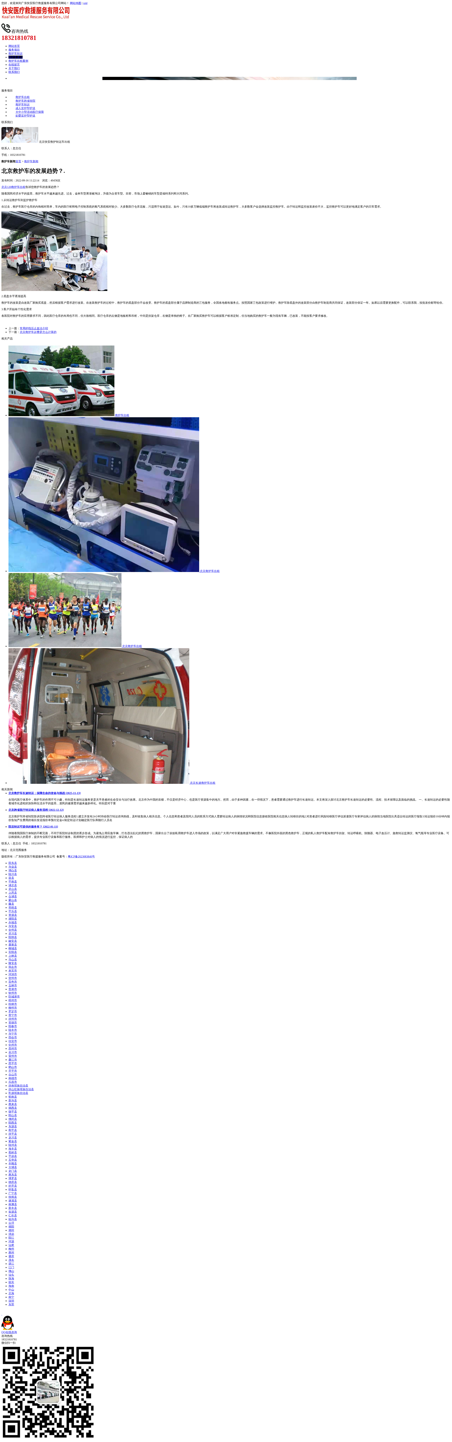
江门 (11, 1267)
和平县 (12, 1130)
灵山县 (12, 888)
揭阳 (11, 1226)
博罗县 (12, 1178)
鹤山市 (12, 1067)
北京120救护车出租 (13, 186)
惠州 (11, 1252)
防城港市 (14, 996)
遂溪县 (12, 1200)
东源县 (12, 1126)
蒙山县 (12, 900)
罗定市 (12, 1011)
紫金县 (12, 1141)
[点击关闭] (1, 1314)
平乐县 (12, 911)
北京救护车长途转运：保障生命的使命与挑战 (44, 793)
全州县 (12, 929)
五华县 (12, 1159)
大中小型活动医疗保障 (30, 111)
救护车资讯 (15, 57)
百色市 (12, 981)
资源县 (12, 914)
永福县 (12, 922)
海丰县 (12, 1148)
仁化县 (12, 1215)
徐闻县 (12, 1196)
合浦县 (12, 896)
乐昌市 (12, 1081)
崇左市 (12, 966)
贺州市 (12, 978)
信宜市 (12, 1041)
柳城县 (12, 948)
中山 (11, 1289)
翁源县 (12, 1211)
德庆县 (12, 1182)
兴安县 (12, 926)
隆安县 (12, 963)
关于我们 (14, 68)
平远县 (12, 1156)
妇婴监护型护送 (25, 115)
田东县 (12, 863)
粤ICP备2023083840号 (81, 856)
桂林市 (12, 1003)
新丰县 (12, 1208)
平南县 (12, 881)
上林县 (12, 955)
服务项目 (14, 49)
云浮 (11, 1222)
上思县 (12, 892)
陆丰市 (12, 1029)
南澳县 (12, 1204)
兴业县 (12, 866)
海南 (11, 1285)
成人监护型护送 (25, 108)
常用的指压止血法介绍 (34, 328)
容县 (11, 877)
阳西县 (12, 1122)
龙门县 (12, 1170)
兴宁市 (12, 1033)
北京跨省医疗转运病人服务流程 (36, 809)
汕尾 (11, 1245)
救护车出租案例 (18, 60)
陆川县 (12, 874)
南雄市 (12, 1078)
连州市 (12, 1018)
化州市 (12, 1044)
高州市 (12, 1048)
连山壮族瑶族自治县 (21, 1089)
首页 (18, 161)
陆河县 (12, 1144)
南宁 (11, 1297)
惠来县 (12, 1104)
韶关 (11, 1282)
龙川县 (12, 1137)
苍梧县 (12, 907)
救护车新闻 (31, 161)
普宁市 (12, 1015)
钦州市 (12, 992)
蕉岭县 (12, 1152)
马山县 (12, 959)
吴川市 (12, 1052)
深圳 (11, 1300)
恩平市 (12, 1063)
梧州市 (12, 1000)
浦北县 (12, 885)
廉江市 (12, 1059)
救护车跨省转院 (25, 100)
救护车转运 (15, 53)
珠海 (11, 1278)
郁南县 (12, 1096)
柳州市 (12, 1007)
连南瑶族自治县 (18, 1085)
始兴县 (12, 1219)
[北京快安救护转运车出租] (36, 21)
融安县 (12, 940)
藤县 (11, 903)
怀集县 (12, 1189)
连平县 (12, 1133)
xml (85, 3)
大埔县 (12, 1167)
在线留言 (14, 64)
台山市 (12, 1074)
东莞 (11, 1304)
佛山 (11, 1271)
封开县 (12, 1185)
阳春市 (12, 1026)
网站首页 (14, 46)
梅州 (11, 1248)
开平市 (12, 1070)
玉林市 (12, 985)
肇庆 (11, 1256)
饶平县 (12, 1111)
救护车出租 (23, 97)
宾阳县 (12, 952)
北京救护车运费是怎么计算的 (38, 332)
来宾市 (12, 970)
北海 (11, 1293)
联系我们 (14, 71)
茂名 (11, 1259)
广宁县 (12, 1193)
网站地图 (75, 3)
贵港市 (12, 989)
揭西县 (12, 1107)
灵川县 (12, 933)
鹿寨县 (12, 944)
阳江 (11, 1237)
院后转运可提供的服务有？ (33, 826)
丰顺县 (12, 1163)
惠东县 (12, 1174)
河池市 (12, 974)
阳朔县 (12, 937)
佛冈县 (12, 1118)
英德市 (12, 1022)
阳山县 (12, 1115)
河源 (11, 1241)
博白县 (12, 870)
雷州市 (12, 1055)
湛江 (11, 1263)
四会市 (12, 1037)
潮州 (11, 1230)
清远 (11, 1233)
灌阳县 (12, 918)
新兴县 (12, 1100)
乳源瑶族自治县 (18, 1093)
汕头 (11, 1274)
